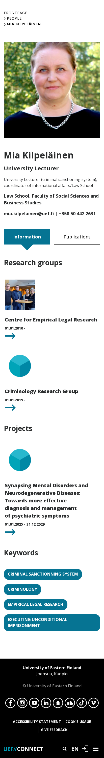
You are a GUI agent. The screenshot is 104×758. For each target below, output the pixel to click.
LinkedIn (46, 704)
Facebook (10, 704)
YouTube (34, 704)
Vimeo (93, 704)
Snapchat (58, 704)
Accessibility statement (37, 721)
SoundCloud (70, 704)
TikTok (81, 704)
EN (75, 748)
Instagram (22, 704)
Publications (77, 237)
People (14, 18)
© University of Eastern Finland (52, 677)
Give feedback (54, 729)
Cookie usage (78, 721)
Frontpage (15, 12)
